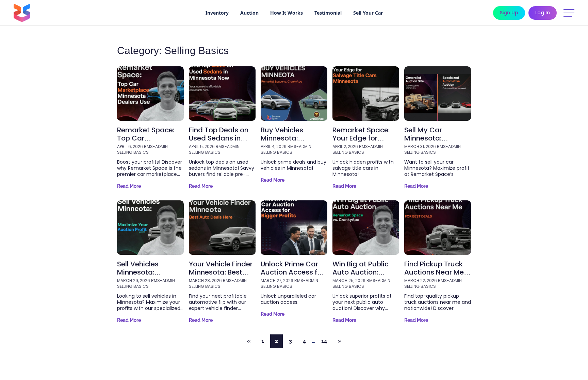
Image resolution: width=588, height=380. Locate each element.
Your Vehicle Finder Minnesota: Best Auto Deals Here (220, 272)
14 (324, 341)
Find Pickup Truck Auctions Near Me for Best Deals (434, 272)
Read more (129, 186)
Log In (542, 12)
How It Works (286, 13)
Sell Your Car (368, 13)
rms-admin (156, 146)
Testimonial (328, 13)
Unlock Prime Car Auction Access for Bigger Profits (292, 272)
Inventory (217, 13)
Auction (249, 13)
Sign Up (509, 12)
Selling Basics (133, 152)
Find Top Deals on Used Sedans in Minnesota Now (218, 138)
